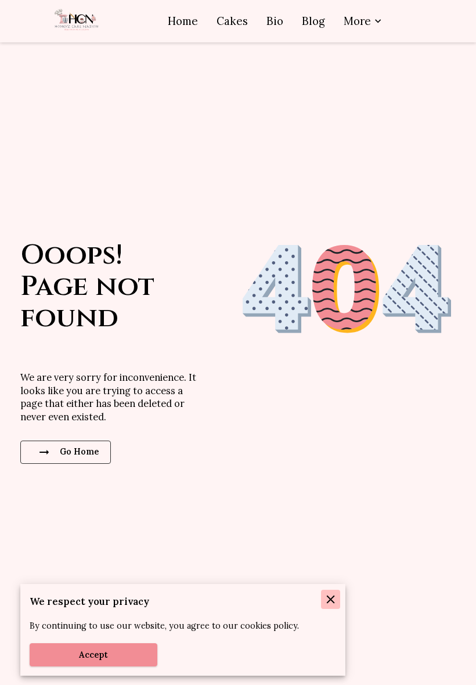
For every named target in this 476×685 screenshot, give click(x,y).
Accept (93, 655)
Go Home (79, 451)
